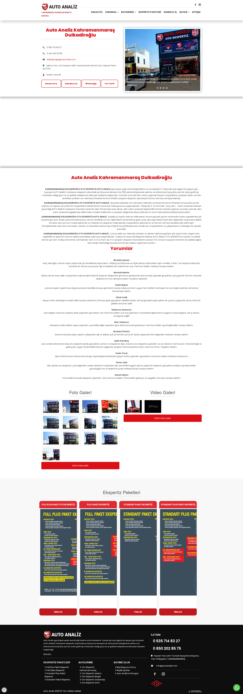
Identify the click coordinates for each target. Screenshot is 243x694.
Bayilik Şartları (123, 670)
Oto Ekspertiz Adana (91, 673)
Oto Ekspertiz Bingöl (91, 676)
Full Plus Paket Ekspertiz (57, 667)
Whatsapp (91, 83)
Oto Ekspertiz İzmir (90, 682)
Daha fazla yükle (80, 465)
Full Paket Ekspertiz (55, 670)
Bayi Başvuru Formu (126, 667)
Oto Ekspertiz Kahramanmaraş (88, 669)
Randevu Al (71, 83)
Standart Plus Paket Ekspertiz (55, 675)
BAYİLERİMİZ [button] (127, 12)
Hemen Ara (51, 83)
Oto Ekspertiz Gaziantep (93, 679)
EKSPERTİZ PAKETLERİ (150, 12)
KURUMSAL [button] (111, 12)
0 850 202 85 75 (167, 648)
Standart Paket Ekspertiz (58, 679)
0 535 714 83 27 (166, 641)
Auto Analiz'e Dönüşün (127, 673)
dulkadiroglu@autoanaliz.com (61, 59)
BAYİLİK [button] (184, 12)
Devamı (47, 654)
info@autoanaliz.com (166, 665)
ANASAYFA (97, 12)
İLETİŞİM (196, 12)
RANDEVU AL (170, 12)
